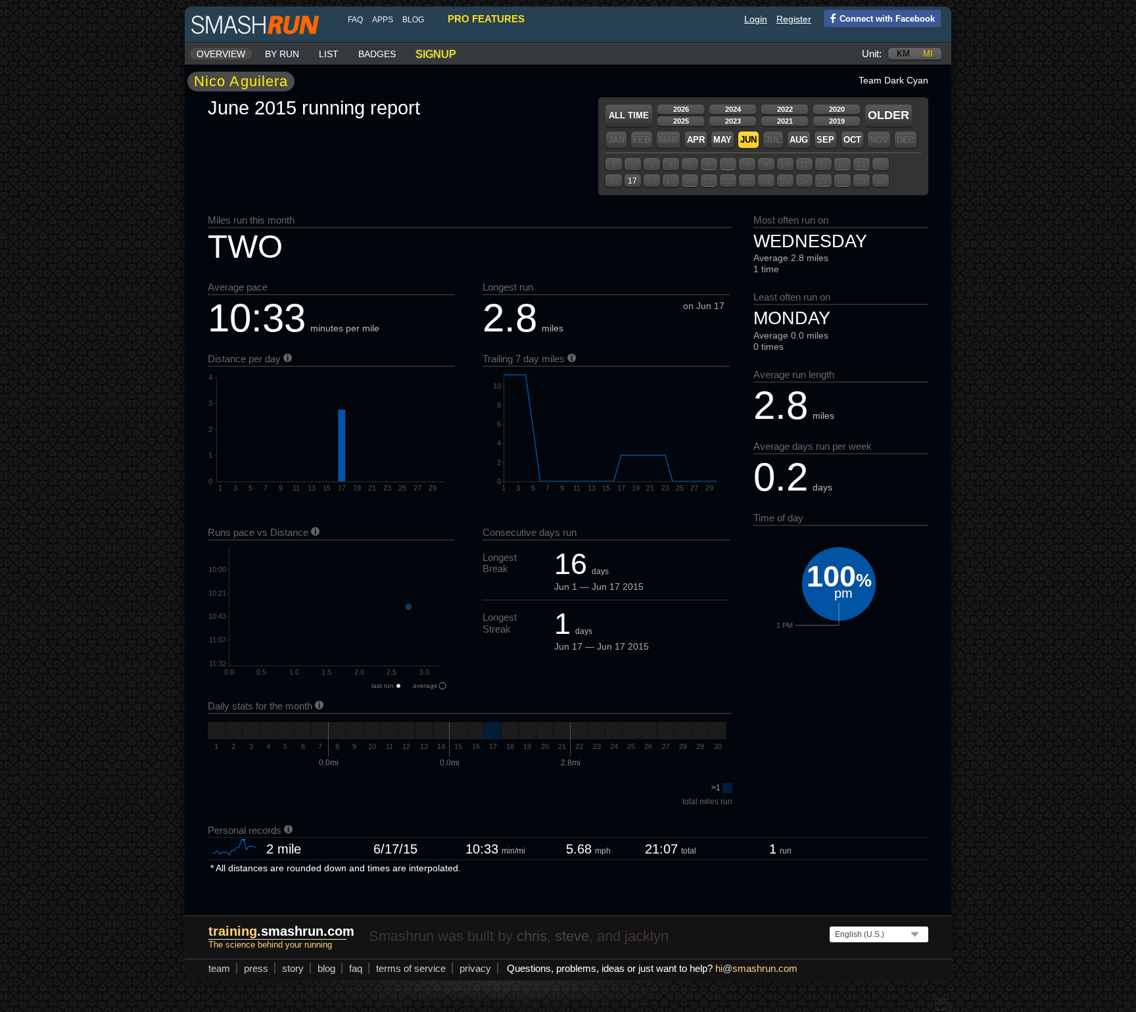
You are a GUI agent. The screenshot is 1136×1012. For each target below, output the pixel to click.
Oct (852, 140)
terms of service (411, 968)
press (256, 968)
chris (532, 936)
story (293, 968)
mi (928, 54)
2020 (837, 109)
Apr (696, 140)
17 (632, 180)
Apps (382, 19)
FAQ (355, 19)
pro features (486, 18)
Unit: (872, 53)
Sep (825, 140)
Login (755, 19)
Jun (748, 140)
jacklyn (647, 936)
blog (413, 19)
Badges (377, 54)
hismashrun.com (756, 968)
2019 (837, 121)
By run (282, 54)
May (722, 140)
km (903, 54)
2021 (785, 121)
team (219, 968)
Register (793, 19)
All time (629, 115)
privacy (475, 968)
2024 (733, 109)
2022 (785, 109)
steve (572, 936)
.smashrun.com (281, 931)
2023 (733, 121)
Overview (221, 54)
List (329, 54)
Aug (799, 140)
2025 (681, 121)
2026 (681, 109)
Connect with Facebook (887, 19)
